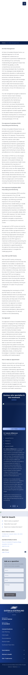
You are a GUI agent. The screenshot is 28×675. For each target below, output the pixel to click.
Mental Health (6, 641)
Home (3, 43)
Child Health (5, 635)
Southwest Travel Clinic (8, 645)
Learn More (14, 429)
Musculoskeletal (6, 638)
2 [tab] (14, 506)
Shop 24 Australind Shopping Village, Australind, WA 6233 (11, 543)
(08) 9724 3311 (5, 536)
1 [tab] (13, 506)
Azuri (19, 666)
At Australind (6, 623)
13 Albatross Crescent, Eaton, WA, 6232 (12, 534)
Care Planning (6, 632)
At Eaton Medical (7, 618)
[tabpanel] (14, 455)
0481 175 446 (5, 552)
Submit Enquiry (10, 594)
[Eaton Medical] (8, 4)
